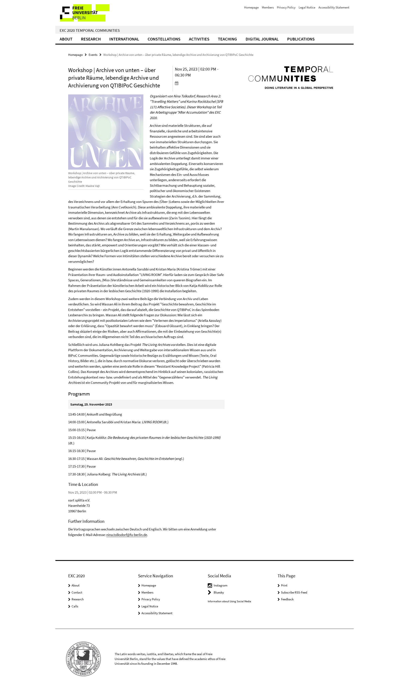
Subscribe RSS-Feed (294, 592)
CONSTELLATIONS (164, 39)
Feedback (287, 599)
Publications (301, 39)
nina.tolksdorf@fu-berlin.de (126, 534)
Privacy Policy (286, 7)
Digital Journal (262, 39)
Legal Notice (307, 7)
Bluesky (219, 592)
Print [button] (284, 585)
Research (91, 39)
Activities (199, 39)
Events (93, 55)
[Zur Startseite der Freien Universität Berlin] (91, 13)
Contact (77, 592)
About (66, 39)
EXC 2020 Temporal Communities (90, 30)
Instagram (220, 585)
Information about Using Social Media (229, 601)
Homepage (251, 7)
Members (268, 7)
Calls (75, 606)
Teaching (227, 39)
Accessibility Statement (333, 7)
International (124, 39)
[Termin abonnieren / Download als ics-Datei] (200, 83)
